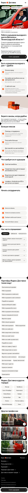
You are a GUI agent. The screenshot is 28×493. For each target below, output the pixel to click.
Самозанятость (22, 233)
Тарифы (3, 478)
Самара (20, 394)
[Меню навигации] (25, 2)
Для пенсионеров (6, 360)
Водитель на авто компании (9, 357)
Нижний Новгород (7, 404)
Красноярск (19, 390)
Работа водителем (20, 325)
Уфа (20, 397)
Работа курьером (5, 30)
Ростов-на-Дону (19, 401)
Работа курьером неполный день (10, 311)
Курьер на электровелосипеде (10, 371)
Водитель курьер (6, 318)
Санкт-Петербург (7, 390)
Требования (14, 233)
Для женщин (22, 357)
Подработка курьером (8, 301)
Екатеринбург (7, 397)
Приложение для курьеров (9, 287)
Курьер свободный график (9, 304)
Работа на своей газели (8, 336)
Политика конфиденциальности (8, 484)
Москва (7, 387)
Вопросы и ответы (16, 7)
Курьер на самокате (7, 367)
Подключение (5, 7)
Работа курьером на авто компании (11, 297)
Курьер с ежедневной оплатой (10, 315)
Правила (5, 233)
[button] (14, 239)
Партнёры (3, 480)
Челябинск (19, 387)
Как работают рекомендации (8, 486)
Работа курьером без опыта (9, 308)
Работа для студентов (7, 364)
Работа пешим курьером (8, 322)
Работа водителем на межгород (10, 332)
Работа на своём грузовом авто (10, 339)
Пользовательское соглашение (8, 482)
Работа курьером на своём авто (10, 294)
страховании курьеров (11, 92)
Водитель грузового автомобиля (10, 353)
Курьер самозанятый (18, 360)
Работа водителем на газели (9, 350)
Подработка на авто (7, 343)
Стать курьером (14, 57)
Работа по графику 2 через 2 (9, 346)
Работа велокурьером (7, 325)
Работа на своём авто (7, 329)
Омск (19, 404)
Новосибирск (7, 394)
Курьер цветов (6, 374)
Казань (7, 401)
